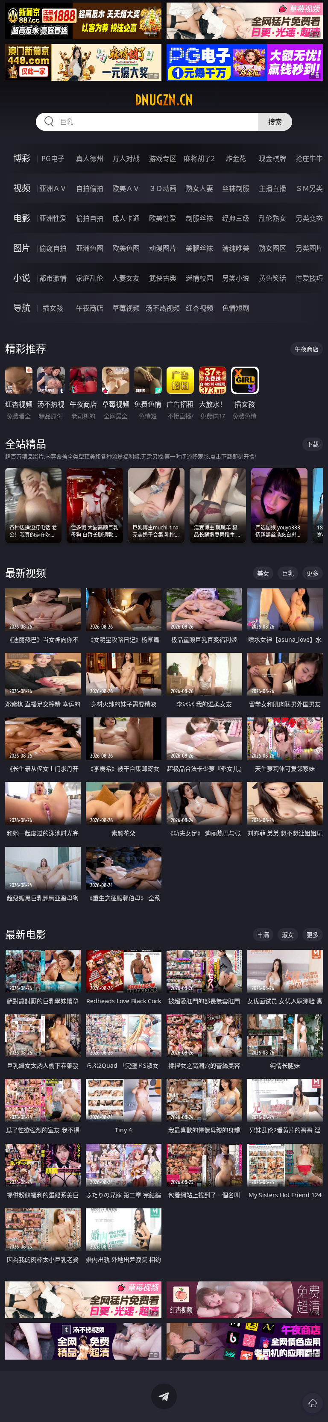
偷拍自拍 (89, 218)
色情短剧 (235, 308)
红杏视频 (199, 308)
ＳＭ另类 (309, 188)
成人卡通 (126, 218)
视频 (21, 188)
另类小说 (235, 278)
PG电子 (52, 158)
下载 (313, 444)
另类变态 (309, 218)
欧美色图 (126, 248)
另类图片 (309, 248)
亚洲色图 (89, 248)
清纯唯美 (235, 248)
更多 (313, 573)
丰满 (263, 935)
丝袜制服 (235, 188)
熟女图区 (272, 248)
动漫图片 (162, 248)
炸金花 (236, 158)
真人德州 (89, 158)
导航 (21, 308)
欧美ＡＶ (126, 188)
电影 (21, 218)
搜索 (275, 121)
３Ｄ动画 (162, 188)
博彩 (21, 158)
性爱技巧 (309, 278)
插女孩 (53, 308)
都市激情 (53, 278)
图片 (21, 248)
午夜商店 (89, 308)
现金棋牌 (272, 158)
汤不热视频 (163, 308)
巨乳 (288, 573)
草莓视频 (126, 308)
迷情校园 (199, 278)
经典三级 (235, 218)
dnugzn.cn (164, 100)
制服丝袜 (199, 218)
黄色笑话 (272, 278)
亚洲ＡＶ (53, 188)
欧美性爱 (162, 218)
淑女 (288, 935)
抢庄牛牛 (309, 158)
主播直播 (272, 188)
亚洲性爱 (53, 218)
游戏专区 (162, 158)
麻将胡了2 (199, 158)
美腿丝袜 (199, 248)
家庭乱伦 (89, 278)
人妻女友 (126, 278)
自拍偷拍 (89, 188)
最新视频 (25, 573)
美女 (263, 573)
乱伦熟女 (272, 218)
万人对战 (126, 158)
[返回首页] (312, 1403)
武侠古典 (162, 278)
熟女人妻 (199, 188)
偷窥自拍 (53, 248)
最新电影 (25, 934)
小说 (21, 278)
